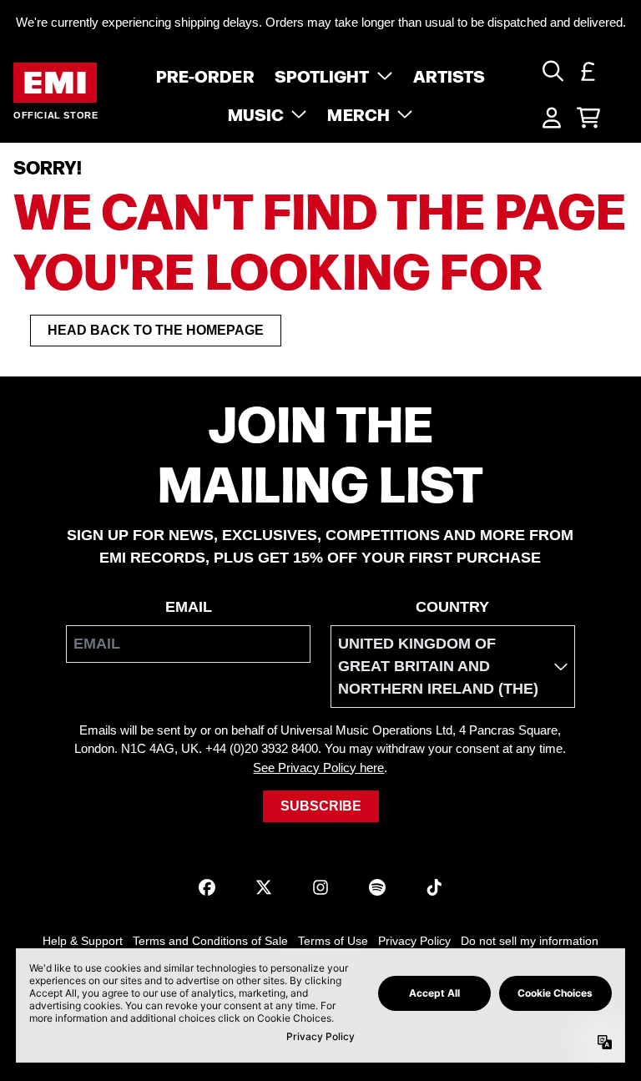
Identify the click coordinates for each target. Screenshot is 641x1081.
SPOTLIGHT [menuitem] (322, 75)
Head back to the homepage (156, 330)
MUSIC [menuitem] (256, 113)
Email (188, 607)
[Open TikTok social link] (434, 887)
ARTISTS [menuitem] (449, 75)
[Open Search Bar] (551, 71)
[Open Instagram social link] (320, 887)
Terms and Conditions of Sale (210, 940)
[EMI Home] (55, 83)
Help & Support (83, 940)
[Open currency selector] (588, 71)
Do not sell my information (529, 940)
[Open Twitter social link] (263, 887)
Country (452, 607)
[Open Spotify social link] (377, 887)
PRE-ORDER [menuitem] (205, 75)
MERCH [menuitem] (358, 113)
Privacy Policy (414, 940)
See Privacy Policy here (318, 767)
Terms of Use (333, 940)
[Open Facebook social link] (207, 887)
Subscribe (320, 806)
